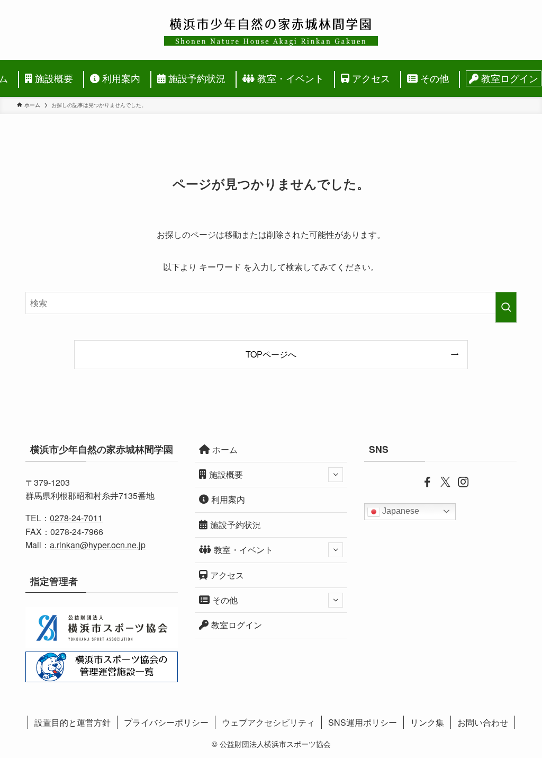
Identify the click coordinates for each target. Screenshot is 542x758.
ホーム (225, 449)
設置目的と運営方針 (72, 722)
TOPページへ (271, 354)
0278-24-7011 (76, 518)
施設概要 (226, 474)
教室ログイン (236, 625)
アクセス (227, 575)
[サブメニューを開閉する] (335, 474)
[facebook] (422, 481)
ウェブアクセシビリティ (268, 722)
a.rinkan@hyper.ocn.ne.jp (98, 545)
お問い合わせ (482, 722)
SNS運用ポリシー (362, 722)
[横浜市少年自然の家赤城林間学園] (271, 30)
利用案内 (228, 499)
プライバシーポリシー (166, 722)
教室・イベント (243, 549)
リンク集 (427, 722)
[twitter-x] (440, 481)
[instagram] (458, 481)
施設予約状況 (235, 525)
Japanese (399, 510)
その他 (225, 600)
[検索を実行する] (506, 307)
